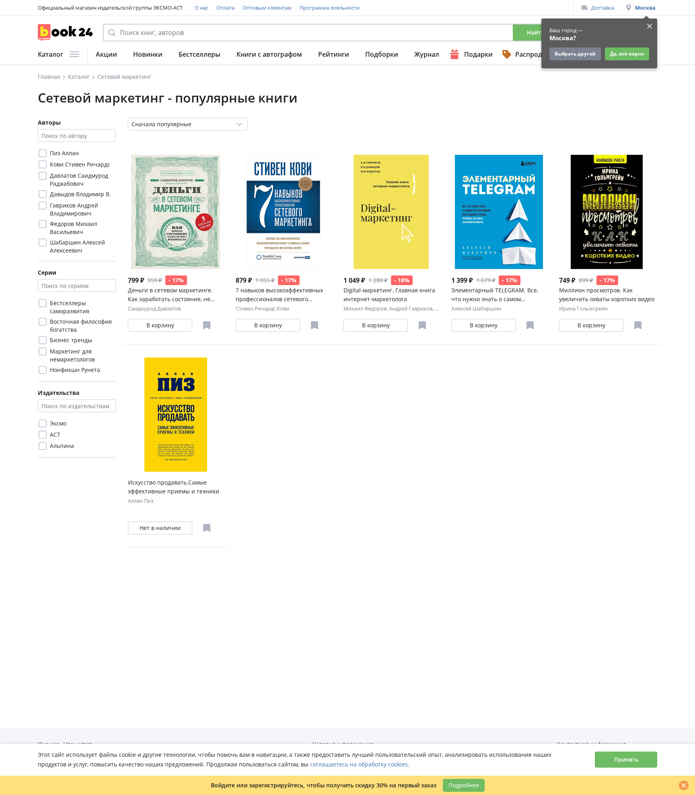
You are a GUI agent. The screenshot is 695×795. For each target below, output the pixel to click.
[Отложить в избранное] (207, 325)
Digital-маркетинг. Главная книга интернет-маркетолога (389, 294)
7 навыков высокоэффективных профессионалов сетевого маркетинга (279, 295)
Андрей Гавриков (410, 308)
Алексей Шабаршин (476, 308)
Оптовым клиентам (267, 7)
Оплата (225, 7)
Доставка (602, 7)
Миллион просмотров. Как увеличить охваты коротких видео (606, 294)
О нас (201, 7)
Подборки (381, 54)
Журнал (426, 54)
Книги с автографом (269, 54)
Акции (106, 54)
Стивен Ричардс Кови (262, 308)
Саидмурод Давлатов (154, 308)
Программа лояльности (330, 7)
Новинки (147, 54)
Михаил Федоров (365, 308)
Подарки (478, 54)
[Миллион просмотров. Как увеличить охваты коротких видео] (606, 212)
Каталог (50, 54)
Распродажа (535, 54)
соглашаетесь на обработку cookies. (359, 764)
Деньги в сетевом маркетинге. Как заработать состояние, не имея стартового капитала (170, 295)
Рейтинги (333, 54)
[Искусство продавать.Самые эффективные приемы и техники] (175, 414)
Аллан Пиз (140, 500)
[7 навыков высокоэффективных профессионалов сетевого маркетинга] (283, 212)
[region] (77, 201)
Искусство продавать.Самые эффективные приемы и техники (173, 487)
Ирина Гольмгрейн (583, 308)
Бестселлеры (199, 54)
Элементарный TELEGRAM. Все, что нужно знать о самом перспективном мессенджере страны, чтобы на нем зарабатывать (494, 295)
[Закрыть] (684, 785)
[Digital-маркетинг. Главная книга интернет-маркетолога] (391, 212)
